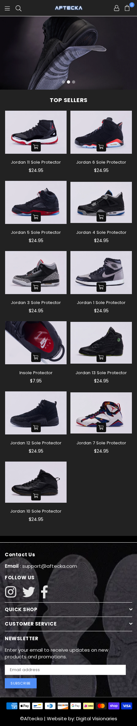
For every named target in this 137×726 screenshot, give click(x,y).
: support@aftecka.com (48, 566)
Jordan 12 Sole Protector (35, 443)
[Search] (18, 8)
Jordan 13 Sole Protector (101, 373)
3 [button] (73, 82)
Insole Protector (36, 373)
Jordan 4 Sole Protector (101, 232)
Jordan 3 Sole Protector (36, 303)
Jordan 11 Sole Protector (36, 162)
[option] (68, 53)
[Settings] (116, 8)
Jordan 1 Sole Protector (101, 303)
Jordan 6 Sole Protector (101, 162)
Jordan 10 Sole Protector (35, 511)
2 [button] (68, 82)
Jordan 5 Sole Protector (36, 232)
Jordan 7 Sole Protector (101, 443)
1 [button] (63, 82)
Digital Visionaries (96, 718)
